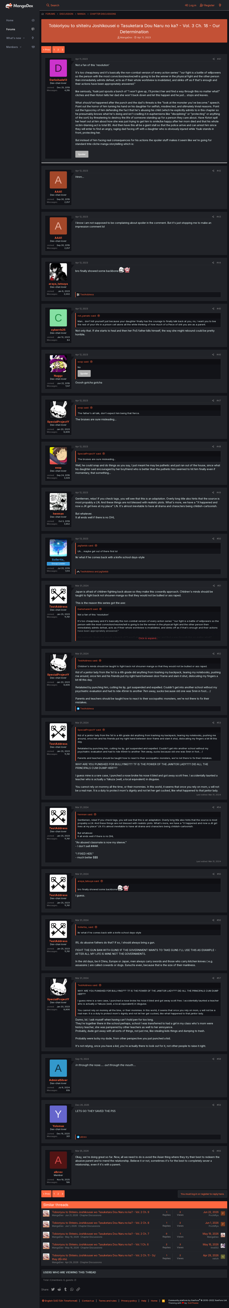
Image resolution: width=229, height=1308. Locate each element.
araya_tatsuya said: (88, 881)
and (94, 571)
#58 (219, 1059)
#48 (219, 446)
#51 (219, 585)
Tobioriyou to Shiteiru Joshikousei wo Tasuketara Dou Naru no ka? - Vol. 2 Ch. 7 (100, 1233)
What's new (13, 38)
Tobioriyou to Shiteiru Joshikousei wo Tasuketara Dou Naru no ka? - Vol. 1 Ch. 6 (100, 1244)
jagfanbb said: (86, 545)
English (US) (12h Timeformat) (60, 1300)
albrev (58, 1172)
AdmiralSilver (58, 1080)
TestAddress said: (88, 660)
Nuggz (58, 375)
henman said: (85, 814)
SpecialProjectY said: (89, 453)
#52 (219, 653)
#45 (219, 308)
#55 (219, 874)
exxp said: (83, 361)
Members (12, 46)
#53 (219, 722)
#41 (219, 59)
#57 (219, 978)
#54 (219, 807)
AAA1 (58, 191)
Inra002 (215, 1247)
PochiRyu (214, 1215)
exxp (58, 467)
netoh (216, 1258)
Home (9, 20)
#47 (219, 400)
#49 (219, 492)
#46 (219, 354)
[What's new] (220, 5)
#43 (219, 216)
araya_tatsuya (58, 283)
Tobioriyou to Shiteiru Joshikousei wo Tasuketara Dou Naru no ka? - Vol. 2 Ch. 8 (100, 1222)
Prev (47, 49)
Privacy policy (129, 1300)
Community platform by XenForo (197, 1300)
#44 (219, 262)
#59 (219, 1105)
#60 (219, 1151)
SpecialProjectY (58, 421)
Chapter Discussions (90, 1215)
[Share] (213, 59)
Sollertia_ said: (86, 927)
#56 (219, 920)
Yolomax (58, 1126)
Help (143, 1300)
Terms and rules (108, 1300)
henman (58, 513)
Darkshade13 (58, 80)
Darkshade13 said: (88, 609)
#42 (219, 170)
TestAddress (58, 606)
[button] (23, 38)
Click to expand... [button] (148, 638)
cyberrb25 (58, 329)
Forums (10, 29)
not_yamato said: (87, 315)
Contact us (88, 1300)
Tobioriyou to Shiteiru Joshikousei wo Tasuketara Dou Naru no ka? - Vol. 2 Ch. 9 (100, 1212)
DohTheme (193, 1303)
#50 (219, 538)
